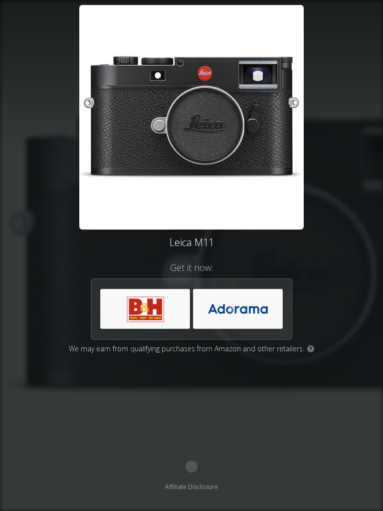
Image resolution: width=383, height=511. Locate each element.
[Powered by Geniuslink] (191, 467)
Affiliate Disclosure (191, 487)
